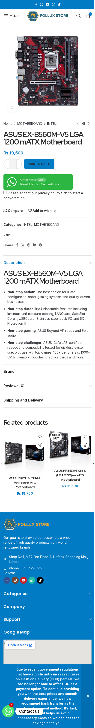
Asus (7, 235)
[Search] (78, 15)
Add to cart (39, 164)
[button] (40, 445)
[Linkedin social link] (34, 245)
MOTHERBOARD (29, 124)
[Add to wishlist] (40, 437)
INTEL (51, 124)
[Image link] (26, 524)
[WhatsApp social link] (53, 4)
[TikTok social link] (59, 4)
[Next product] (89, 123)
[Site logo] (47, 15)
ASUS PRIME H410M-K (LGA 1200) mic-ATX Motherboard (70, 475)
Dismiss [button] (88, 696)
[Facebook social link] (36, 4)
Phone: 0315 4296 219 (25, 568)
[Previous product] (77, 123)
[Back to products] (83, 123)
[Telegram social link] (40, 245)
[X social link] (23, 245)
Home (7, 124)
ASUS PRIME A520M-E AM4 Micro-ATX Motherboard (25, 482)
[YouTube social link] (47, 4)
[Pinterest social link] (29, 245)
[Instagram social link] (41, 4)
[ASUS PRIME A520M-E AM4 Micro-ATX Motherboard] (24, 452)
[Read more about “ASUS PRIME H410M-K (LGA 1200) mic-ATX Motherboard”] (85, 445)
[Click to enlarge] (12, 107)
